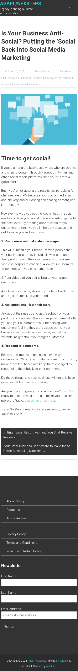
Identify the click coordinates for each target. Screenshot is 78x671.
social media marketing (28, 84)
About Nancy (15, 501)
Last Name (8, 593)
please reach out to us (40, 400)
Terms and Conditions (21, 543)
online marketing (64, 77)
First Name (8, 576)
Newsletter (65, 71)
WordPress (52, 666)
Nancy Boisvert (42, 71)
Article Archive (16, 518)
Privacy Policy (16, 534)
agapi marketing (10, 77)
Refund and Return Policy (24, 551)
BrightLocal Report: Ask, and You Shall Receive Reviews (38, 435)
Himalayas (62, 660)
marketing (25, 77)
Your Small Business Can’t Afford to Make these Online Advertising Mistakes (36, 448)
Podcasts (13, 510)
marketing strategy (43, 77)
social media (8, 84)
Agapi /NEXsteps (20, 3)
